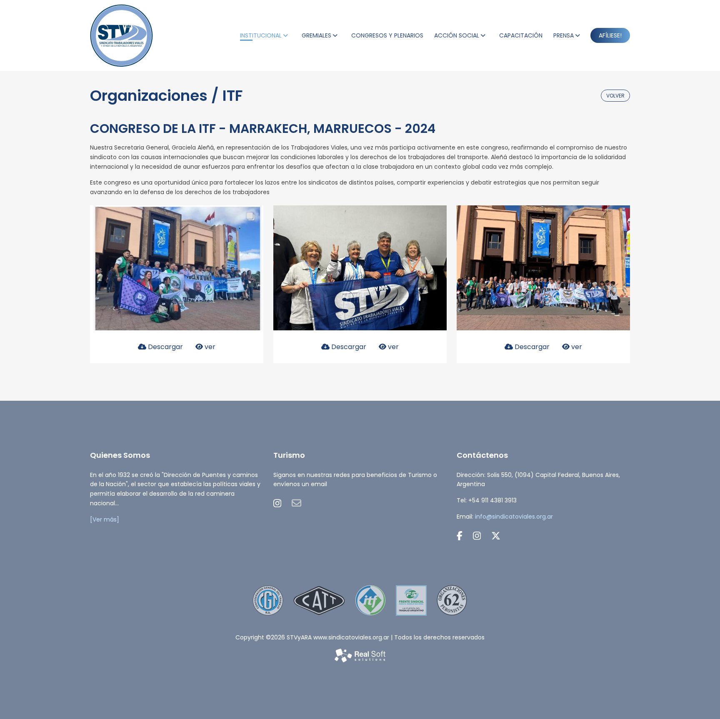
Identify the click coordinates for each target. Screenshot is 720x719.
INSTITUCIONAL (261, 35)
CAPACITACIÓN (520, 35)
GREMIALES (316, 35)
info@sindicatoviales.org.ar (514, 516)
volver (615, 95)
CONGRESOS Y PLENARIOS (387, 35)
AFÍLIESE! (610, 35)
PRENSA (563, 35)
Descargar (164, 347)
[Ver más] (104, 519)
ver (209, 347)
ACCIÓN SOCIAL (456, 35)
